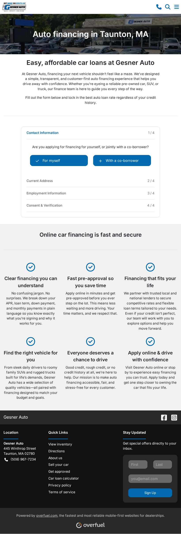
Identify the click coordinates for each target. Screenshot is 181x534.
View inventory (60, 444)
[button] (159, 6)
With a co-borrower (122, 160)
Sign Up (150, 493)
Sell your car (58, 464)
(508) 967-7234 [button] (23, 459)
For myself (51, 160)
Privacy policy (59, 485)
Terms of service (61, 492)
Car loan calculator (63, 478)
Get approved (59, 471)
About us (55, 458)
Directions (56, 451)
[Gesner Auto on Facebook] (162, 417)
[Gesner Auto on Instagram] (172, 417)
